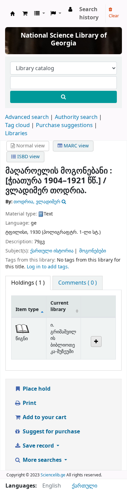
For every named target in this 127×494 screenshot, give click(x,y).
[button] (25, 13)
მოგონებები (92, 250)
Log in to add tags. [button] (48, 266)
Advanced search (27, 117)
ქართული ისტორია (51, 250)
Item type (27, 309)
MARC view (75, 145)
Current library (59, 306)
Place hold (35, 389)
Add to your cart (43, 417)
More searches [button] (42, 460)
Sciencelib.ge (53, 475)
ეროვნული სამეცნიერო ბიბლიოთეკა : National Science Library (12, 13)
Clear (114, 16)
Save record (38, 446)
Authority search (76, 117)
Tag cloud (17, 125)
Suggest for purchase (50, 432)
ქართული (84, 486)
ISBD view (28, 156)
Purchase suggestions (64, 125)
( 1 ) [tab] (28, 283)
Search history (89, 13)
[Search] (63, 97)
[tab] (77, 283)
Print (28, 403)
